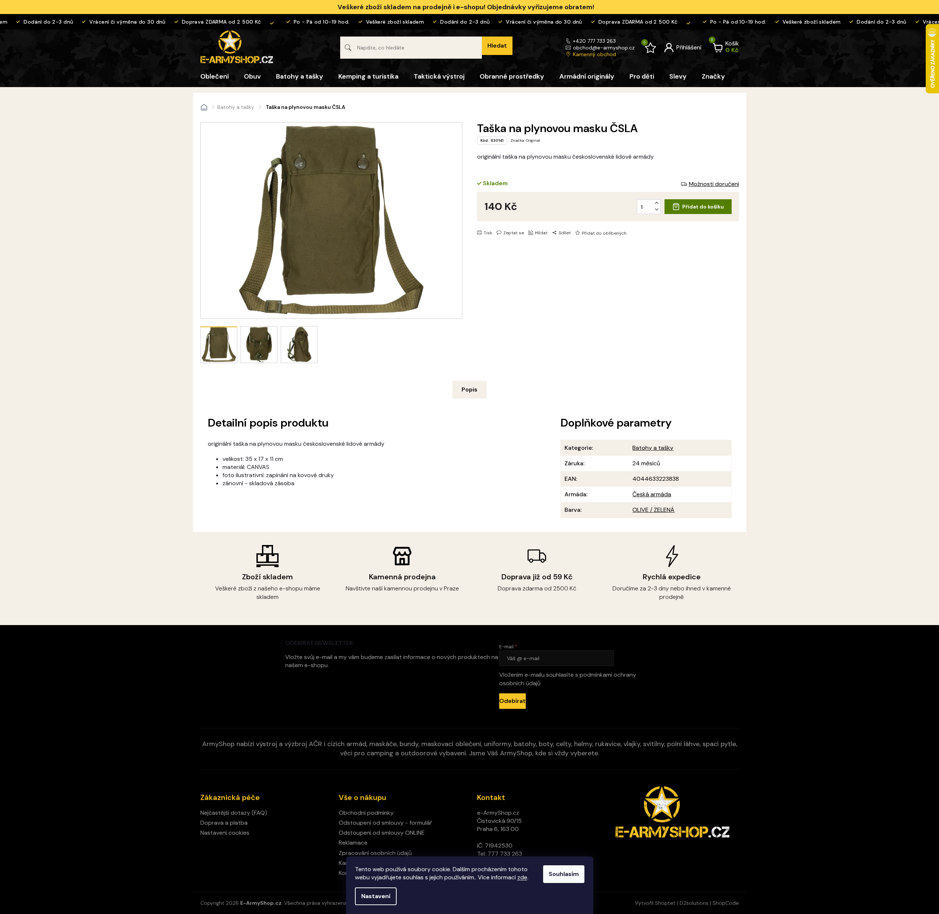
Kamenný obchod (594, 54)
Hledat (497, 45)
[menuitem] (214, 76)
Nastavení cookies (224, 833)
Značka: (525, 140)
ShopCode (725, 903)
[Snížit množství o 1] (656, 209)
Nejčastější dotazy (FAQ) (233, 813)
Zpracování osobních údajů (375, 853)
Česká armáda (651, 494)
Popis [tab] (469, 389)
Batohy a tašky (652, 448)
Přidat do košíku (703, 206)
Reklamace (353, 842)
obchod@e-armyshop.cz (604, 47)
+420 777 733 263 (594, 41)
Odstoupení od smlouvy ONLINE (382, 833)
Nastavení (375, 896)
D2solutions (694, 903)
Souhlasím (564, 874)
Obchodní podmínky (366, 813)
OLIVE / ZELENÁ (653, 510)
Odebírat (512, 701)
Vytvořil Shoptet (655, 903)
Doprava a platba (224, 823)
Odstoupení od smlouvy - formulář (385, 823)
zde (522, 877)
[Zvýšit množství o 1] (656, 203)
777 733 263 (504, 854)
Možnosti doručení (714, 184)
